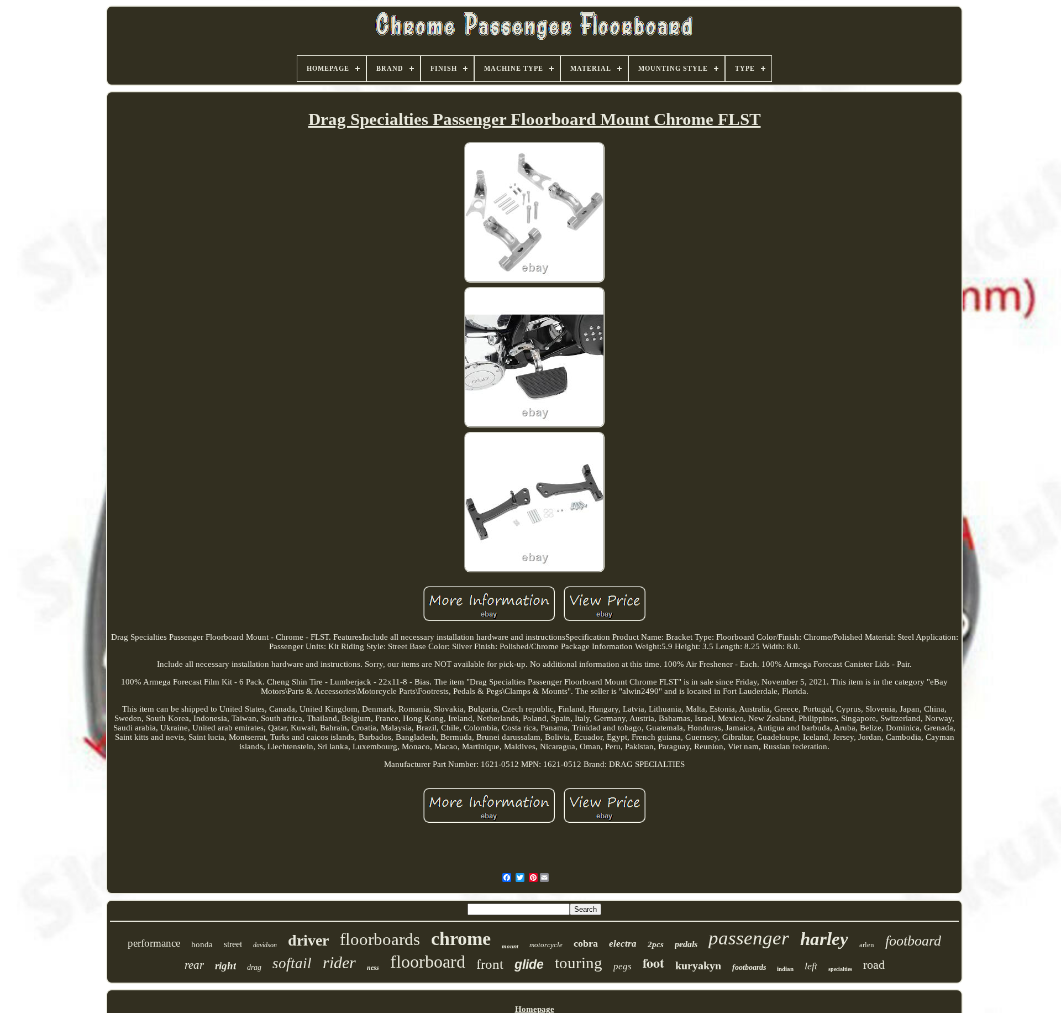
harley (824, 939)
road (874, 965)
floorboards (380, 939)
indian (785, 968)
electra (623, 943)
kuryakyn (698, 965)
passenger (748, 938)
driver (308, 940)
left (811, 966)
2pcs (656, 944)
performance (154, 943)
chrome (461, 938)
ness (373, 968)
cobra (586, 943)
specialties (840, 969)
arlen (866, 945)
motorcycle (546, 945)
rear (194, 965)
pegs (622, 966)
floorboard (427, 962)
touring (578, 963)
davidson (265, 945)
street (233, 944)
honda (202, 944)
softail (292, 963)
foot (653, 962)
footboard (913, 941)
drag (254, 967)
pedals (686, 944)
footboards (749, 967)
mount (510, 946)
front (489, 964)
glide (529, 964)
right (225, 966)
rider (339, 962)
